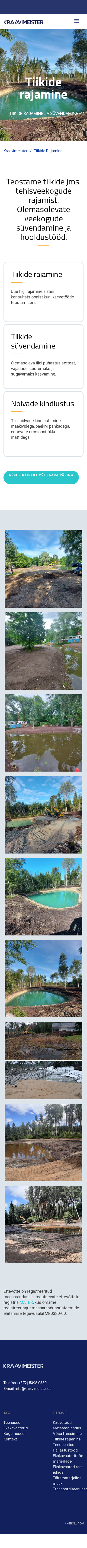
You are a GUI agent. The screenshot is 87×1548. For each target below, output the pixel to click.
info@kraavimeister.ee (33, 1388)
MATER (26, 1302)
